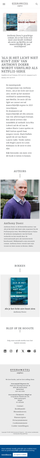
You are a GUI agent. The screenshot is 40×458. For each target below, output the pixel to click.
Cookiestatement (20, 423)
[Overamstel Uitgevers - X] (23, 351)
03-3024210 (20, 402)
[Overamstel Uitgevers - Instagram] (11, 351)
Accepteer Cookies (20, 455)
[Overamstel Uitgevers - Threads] (35, 351)
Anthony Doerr (14, 223)
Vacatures (20, 414)
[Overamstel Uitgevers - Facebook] (17, 351)
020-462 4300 (20, 391)
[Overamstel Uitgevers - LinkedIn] (5, 351)
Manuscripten (20, 417)
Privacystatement (20, 420)
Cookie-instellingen (20, 426)
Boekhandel (20, 409)
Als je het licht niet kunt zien (20, 309)
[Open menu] (4, 4)
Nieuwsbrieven (20, 412)
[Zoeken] (36, 4)
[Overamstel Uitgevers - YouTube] (29, 351)
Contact (20, 406)
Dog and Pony (23, 433)
